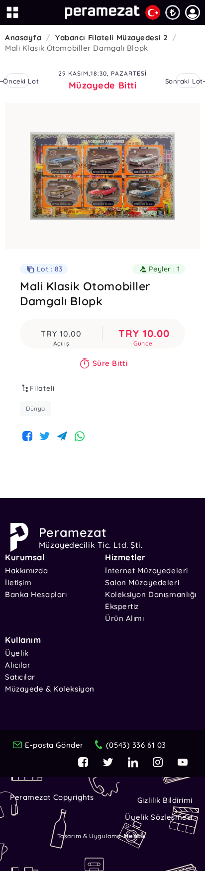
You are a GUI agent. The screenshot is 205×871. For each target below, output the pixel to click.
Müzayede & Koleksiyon (50, 689)
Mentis (134, 836)
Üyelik (16, 653)
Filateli (42, 388)
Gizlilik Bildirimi (165, 800)
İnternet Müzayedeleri (146, 570)
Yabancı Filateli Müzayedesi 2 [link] (111, 37)
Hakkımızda (26, 570)
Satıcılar (20, 677)
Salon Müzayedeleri (142, 582)
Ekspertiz (122, 606)
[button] (192, 12)
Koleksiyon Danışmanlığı (151, 594)
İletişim (18, 582)
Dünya (35, 408)
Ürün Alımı (124, 618)
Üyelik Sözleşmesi (159, 817)
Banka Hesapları (36, 594)
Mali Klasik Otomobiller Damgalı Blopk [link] (76, 48)
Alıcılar (17, 665)
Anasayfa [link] (23, 37)
